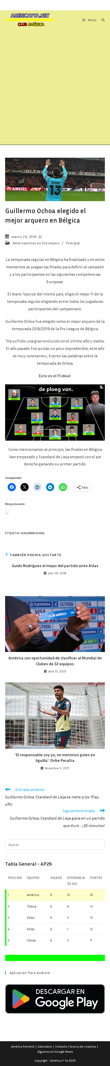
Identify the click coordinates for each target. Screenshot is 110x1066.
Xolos (31, 917)
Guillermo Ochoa (33, 533)
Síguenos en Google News (55, 1051)
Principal (73, 243)
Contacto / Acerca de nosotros (75, 1046)
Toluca (31, 906)
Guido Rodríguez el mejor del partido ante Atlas (55, 565)
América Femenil (22, 1046)
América (33, 895)
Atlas (31, 929)
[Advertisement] (55, 87)
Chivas (31, 940)
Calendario (45, 1046)
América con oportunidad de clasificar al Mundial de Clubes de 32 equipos (55, 660)
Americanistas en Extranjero (36, 243)
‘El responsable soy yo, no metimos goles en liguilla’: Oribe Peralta (55, 757)
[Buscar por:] (101, 20)
